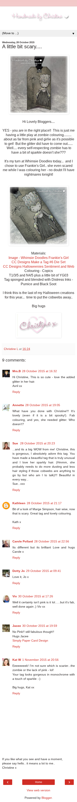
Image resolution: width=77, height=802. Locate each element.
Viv (14, 596)
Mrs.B (16, 371)
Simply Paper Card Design (30, 640)
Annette (18, 405)
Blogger (46, 797)
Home (38, 782)
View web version (38, 790)
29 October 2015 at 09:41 (43, 571)
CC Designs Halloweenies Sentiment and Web (38, 266)
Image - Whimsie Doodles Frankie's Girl (39, 258)
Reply (16, 392)
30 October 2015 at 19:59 (39, 625)
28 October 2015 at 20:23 (37, 443)
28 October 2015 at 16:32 (39, 371)
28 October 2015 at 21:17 (44, 503)
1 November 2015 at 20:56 (40, 659)
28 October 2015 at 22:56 (51, 541)
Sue (15, 443)
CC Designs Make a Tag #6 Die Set (38, 262)
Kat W (16, 659)
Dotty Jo (18, 571)
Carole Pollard (22, 541)
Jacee (16, 625)
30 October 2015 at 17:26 (35, 596)
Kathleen (18, 503)
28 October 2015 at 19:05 (42, 405)
